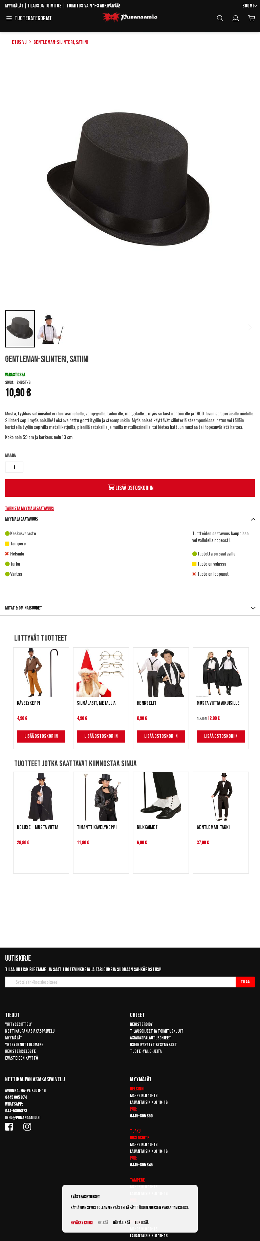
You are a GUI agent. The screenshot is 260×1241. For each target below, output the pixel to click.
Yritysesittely (18, 1024)
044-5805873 (16, 1111)
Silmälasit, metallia (96, 703)
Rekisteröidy (141, 1024)
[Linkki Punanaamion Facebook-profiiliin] (10, 1126)
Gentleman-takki (213, 827)
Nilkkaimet (147, 827)
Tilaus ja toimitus (44, 6)
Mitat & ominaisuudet (23, 608)
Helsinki (137, 1089)
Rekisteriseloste (20, 1051)
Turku (135, 1131)
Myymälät (14, 6)
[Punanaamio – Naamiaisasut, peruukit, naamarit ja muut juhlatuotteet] (130, 17)
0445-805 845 (141, 1165)
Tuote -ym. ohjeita (146, 1051)
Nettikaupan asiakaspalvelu (30, 1031)
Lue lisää (142, 1222)
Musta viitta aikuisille (218, 703)
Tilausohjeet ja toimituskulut (156, 1031)
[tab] (130, 519)
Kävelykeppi (28, 703)
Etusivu (19, 42)
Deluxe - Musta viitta (37, 827)
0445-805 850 (141, 1116)
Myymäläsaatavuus (21, 519)
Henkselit (146, 703)
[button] (249, 6)
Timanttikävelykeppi (96, 827)
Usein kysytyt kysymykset (153, 1045)
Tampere (137, 1180)
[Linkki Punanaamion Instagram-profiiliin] (28, 1126)
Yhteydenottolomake (24, 1045)
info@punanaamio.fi (22, 1117)
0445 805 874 (16, 1097)
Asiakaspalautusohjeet (150, 1038)
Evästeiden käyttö (21, 1058)
